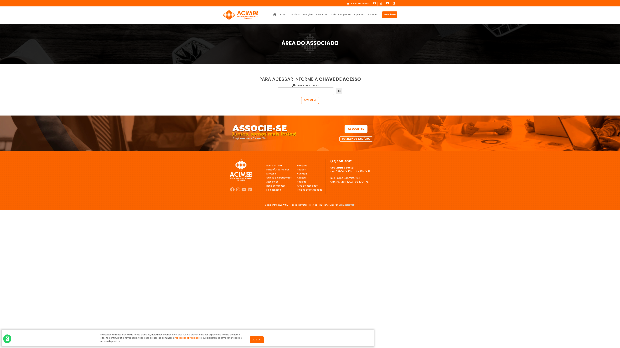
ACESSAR (309, 100)
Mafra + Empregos (341, 14)
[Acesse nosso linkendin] (394, 4)
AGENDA (301, 177)
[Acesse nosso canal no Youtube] (244, 189)
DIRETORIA (271, 173)
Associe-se (390, 14)
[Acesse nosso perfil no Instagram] (381, 4)
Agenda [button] (358, 14)
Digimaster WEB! (347, 204)
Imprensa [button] (373, 14)
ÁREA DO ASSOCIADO (359, 3)
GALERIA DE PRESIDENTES (279, 177)
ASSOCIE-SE (356, 129)
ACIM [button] (282, 14)
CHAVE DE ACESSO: (307, 85)
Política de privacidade (187, 337)
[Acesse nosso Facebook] (375, 4)
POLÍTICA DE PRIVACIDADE (309, 189)
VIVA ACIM (302, 173)
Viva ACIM (321, 14)
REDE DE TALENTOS (275, 185)
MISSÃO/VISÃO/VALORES (277, 169)
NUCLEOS (301, 169)
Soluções (308, 14)
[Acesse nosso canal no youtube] (387, 4)
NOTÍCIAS (301, 181)
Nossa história (274, 165)
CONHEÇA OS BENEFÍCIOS (356, 138)
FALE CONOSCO (273, 189)
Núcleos (295, 14)
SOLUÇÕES (302, 165)
